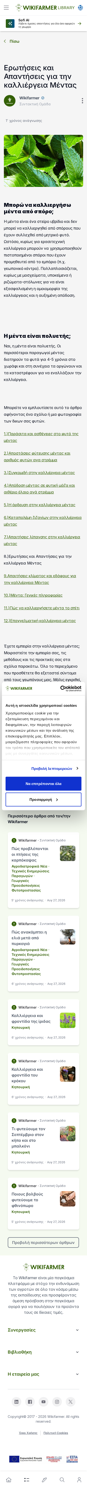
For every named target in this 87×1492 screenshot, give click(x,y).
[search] (62, 1479)
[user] (79, 1479)
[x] (70, 1402)
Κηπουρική (21, 1027)
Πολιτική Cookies (56, 1433)
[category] (26, 1480)
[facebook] (30, 1402)
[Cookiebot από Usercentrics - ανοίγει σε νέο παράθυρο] (61, 688)
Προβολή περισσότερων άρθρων (43, 1242)
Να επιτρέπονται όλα (44, 784)
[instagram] (57, 1402)
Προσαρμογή (40, 799)
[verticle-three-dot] (82, 101)
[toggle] (6, 8)
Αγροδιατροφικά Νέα (29, 866)
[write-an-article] (44, 1479)
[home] (9, 1479)
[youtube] (43, 1402)
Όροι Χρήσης (28, 1433)
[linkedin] (16, 1402)
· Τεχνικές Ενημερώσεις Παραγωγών (30, 871)
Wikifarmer (29, 97)
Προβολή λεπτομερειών (51, 768)
